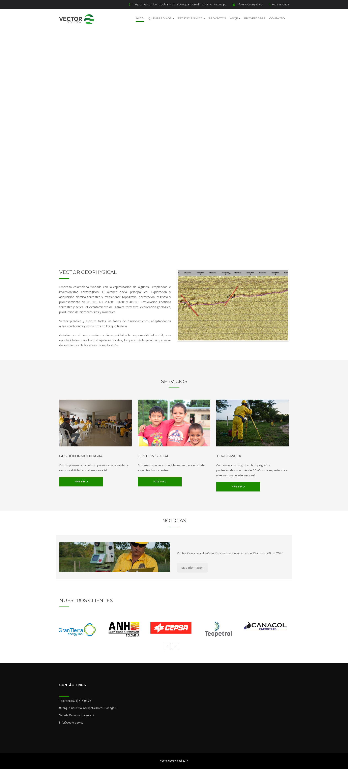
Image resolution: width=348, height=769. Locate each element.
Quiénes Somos (160, 18)
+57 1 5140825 (280, 4)
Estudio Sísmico (190, 18)
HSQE (234, 18)
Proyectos (217, 18)
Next (294, 305)
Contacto (277, 18)
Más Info (81, 481)
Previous (172, 305)
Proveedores (254, 18)
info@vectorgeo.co (250, 4)
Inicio (140, 18)
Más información (192, 568)
